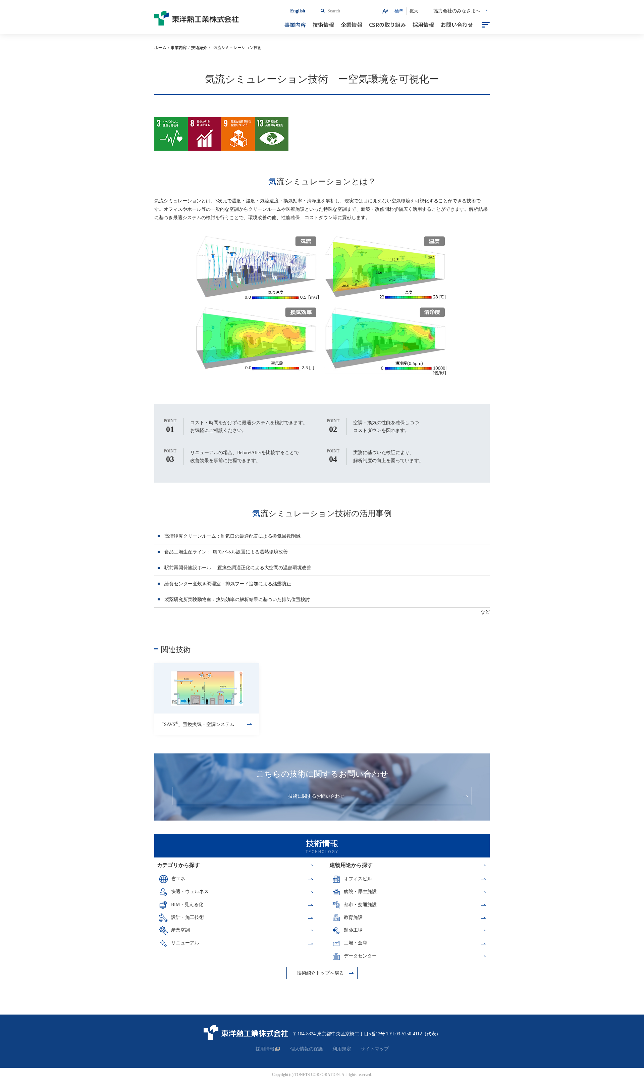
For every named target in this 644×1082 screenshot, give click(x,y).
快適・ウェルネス (190, 891)
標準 (398, 10)
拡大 (414, 10)
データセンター (360, 955)
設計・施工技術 (187, 917)
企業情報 (351, 24)
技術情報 (323, 24)
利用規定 (341, 1048)
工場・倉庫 (355, 942)
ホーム (160, 47)
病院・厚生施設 (360, 891)
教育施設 (353, 917)
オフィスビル (358, 878)
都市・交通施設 (360, 904)
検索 (323, 11)
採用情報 (423, 24)
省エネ (178, 878)
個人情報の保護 (306, 1048)
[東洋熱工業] (199, 17)
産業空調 (180, 930)
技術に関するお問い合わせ (316, 796)
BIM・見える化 (187, 904)
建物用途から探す (351, 865)
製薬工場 (353, 930)
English (297, 10)
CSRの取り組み (387, 24)
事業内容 (295, 24)
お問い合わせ (457, 24)
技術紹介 (199, 47)
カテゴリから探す (178, 865)
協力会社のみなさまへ (456, 10)
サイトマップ (375, 1048)
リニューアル (185, 942)
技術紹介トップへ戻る (320, 973)
